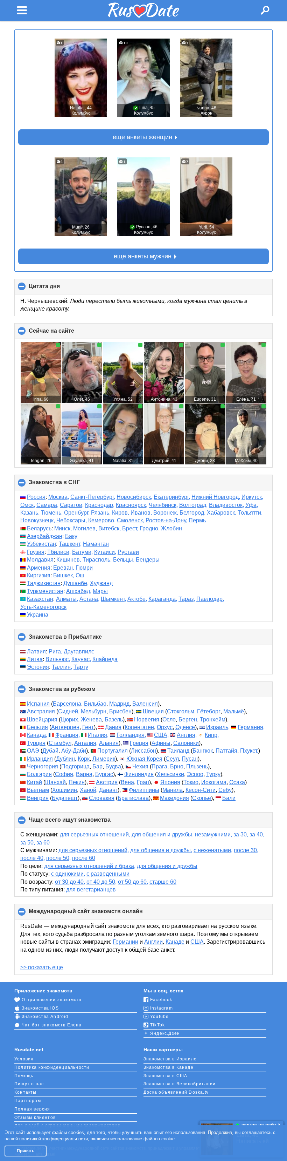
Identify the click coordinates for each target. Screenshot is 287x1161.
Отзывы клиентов (35, 1117)
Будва (113, 766)
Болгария (39, 774)
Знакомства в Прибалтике (77, 639)
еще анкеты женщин (142, 137)
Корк (84, 759)
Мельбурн (93, 711)
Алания (109, 743)
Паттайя (226, 751)
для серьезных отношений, (95, 834)
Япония (170, 782)
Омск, (27, 505)
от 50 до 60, (133, 882)
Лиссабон (143, 751)
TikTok (157, 1025)
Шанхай (55, 782)
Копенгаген (139, 727)
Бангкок (202, 751)
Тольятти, (250, 513)
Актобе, (137, 599)
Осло (169, 719)
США (197, 942)
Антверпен (65, 727)
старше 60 (162, 882)
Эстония (38, 667)
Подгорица (75, 766)
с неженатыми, (213, 850)
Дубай (50, 751)
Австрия (107, 782)
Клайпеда (105, 659)
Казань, (30, 513)
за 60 (43, 843)
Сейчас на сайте (63, 333)
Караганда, (162, 599)
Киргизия (38, 575)
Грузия (35, 552)
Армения (38, 568)
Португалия (112, 751)
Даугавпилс (79, 651)
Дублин (65, 759)
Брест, (130, 528)
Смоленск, (130, 520)
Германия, (251, 727)
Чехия (140, 766)
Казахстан (40, 599)
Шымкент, (113, 599)
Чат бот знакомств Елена (52, 1025)
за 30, (240, 834)
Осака (237, 782)
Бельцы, (123, 560)
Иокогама (213, 782)
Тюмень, (52, 513)
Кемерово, (101, 520)
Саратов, (72, 505)
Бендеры (148, 560)
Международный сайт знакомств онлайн (97, 913)
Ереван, (63, 568)
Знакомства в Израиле (170, 1059)
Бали (229, 798)
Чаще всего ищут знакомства (81, 822)
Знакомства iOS (40, 1008)
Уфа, (251, 505)
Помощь (23, 1075)
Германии (125, 942)
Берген (187, 719)
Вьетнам (38, 790)
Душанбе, (76, 583)
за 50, (27, 843)
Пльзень (197, 766)
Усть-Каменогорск (43, 607)
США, (161, 735)
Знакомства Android (45, 1016)
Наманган (96, 544)
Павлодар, (210, 599)
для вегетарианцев (91, 889)
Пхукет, (249, 751)
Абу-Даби (73, 751)
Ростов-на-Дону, (166, 520)
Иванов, (141, 513)
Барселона (67, 704)
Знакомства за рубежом (74, 691)
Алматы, (67, 599)
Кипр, (212, 735)
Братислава (133, 798)
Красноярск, (131, 505)
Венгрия (38, 798)
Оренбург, (77, 513)
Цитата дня (56, 288)
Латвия (36, 651)
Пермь (197, 520)
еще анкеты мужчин (143, 256)
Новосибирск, (134, 497)
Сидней (68, 711)
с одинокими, (68, 874)
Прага (159, 766)
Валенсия (145, 704)
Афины (161, 743)
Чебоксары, (71, 520)
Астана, (89, 599)
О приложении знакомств (51, 999)
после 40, (32, 858)
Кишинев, (68, 560)
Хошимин (64, 790)
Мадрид (119, 704)
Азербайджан (44, 536)
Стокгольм (180, 711)
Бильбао (95, 704)
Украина (37, 615)
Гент (88, 727)
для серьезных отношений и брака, (89, 866)
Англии (153, 942)
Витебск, (109, 528)
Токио (190, 782)
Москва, (58, 497)
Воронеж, (165, 513)
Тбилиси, (59, 552)
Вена (127, 782)
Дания (113, 727)
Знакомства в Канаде (169, 1067)
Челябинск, (163, 505)
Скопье (201, 798)
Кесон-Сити (201, 790)
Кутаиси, (105, 552)
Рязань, (101, 513)
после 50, (58, 858)
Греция (139, 743)
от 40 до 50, (101, 882)
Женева (91, 719)
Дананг (108, 790)
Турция (36, 743)
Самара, (47, 505)
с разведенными (108, 874)
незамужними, (213, 834)
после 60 (83, 858)
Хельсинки (170, 774)
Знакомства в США (165, 1075)
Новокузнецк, (37, 520)
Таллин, (62, 667)
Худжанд (101, 583)
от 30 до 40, (70, 882)
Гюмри (84, 568)
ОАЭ (33, 751)
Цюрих (69, 719)
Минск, (63, 528)
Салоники (186, 743)
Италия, (98, 735)
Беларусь (39, 528)
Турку (213, 774)
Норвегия (146, 719)
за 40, (257, 834)
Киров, (120, 513)
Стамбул (60, 743)
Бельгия (37, 727)
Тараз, (186, 599)
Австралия (41, 711)
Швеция (153, 711)
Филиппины (144, 790)
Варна (84, 774)
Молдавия (40, 560)
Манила (172, 790)
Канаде (175, 942)
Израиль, (218, 727)
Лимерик (103, 759)
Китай (34, 782)
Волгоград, (193, 505)
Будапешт (65, 798)
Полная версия (32, 1109)
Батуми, (82, 552)
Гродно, (150, 528)
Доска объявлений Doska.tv (176, 1092)
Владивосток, (226, 505)
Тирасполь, (97, 560)
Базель (114, 719)
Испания (38, 704)
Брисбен (120, 711)
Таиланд (178, 751)
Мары (100, 591)
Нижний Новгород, (215, 497)
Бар (97, 766)
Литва (35, 659)
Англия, (187, 735)
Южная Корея (144, 759)
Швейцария (42, 719)
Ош (80, 575)
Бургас (104, 774)
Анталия (85, 743)
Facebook (161, 999)
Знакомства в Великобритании (180, 1083)
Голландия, (131, 735)
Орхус (165, 727)
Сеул (172, 759)
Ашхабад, (78, 591)
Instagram (161, 1008)
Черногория (42, 766)
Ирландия (40, 759)
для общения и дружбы (167, 866)
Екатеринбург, (172, 497)
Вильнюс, (58, 659)
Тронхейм (212, 719)
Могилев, (85, 528)
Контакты (25, 1092)
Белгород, (192, 513)
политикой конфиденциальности (53, 1138)
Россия (36, 497)
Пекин (77, 782)
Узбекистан (41, 544)
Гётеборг (208, 711)
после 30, (246, 850)
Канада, (37, 735)
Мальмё (233, 711)
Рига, (55, 651)
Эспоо (195, 774)
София (64, 774)
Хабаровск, (221, 513)
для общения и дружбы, (163, 834)
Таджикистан (44, 583)
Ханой (88, 790)
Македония (174, 798)
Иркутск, (252, 497)
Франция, (67, 735)
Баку (71, 536)
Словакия (101, 798)
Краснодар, (99, 505)
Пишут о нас (29, 1083)
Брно (176, 766)
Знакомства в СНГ (66, 484)
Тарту (81, 667)
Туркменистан (45, 591)
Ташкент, (70, 544)
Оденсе (185, 727)
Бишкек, (63, 575)
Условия (24, 1059)
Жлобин (171, 528)
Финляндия (139, 774)
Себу (225, 790)
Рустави (128, 552)
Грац (143, 782)
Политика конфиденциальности (51, 1067)
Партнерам (27, 1100)
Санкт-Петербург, (92, 497)
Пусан (190, 759)
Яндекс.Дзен (165, 1033)
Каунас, (81, 659)
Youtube (159, 1016)
